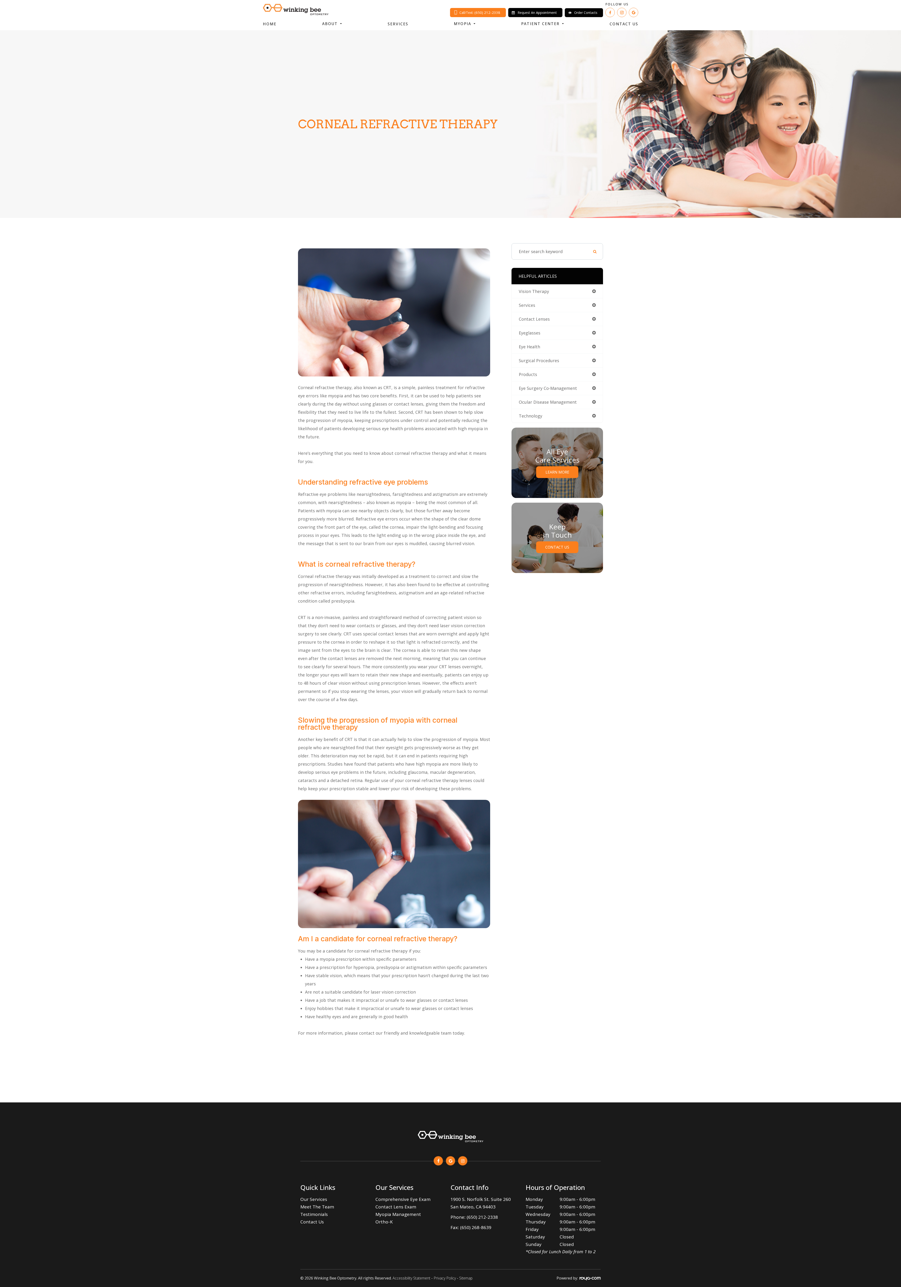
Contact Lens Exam (395, 1207)
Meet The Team (317, 1207)
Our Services (313, 1199)
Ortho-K (384, 1222)
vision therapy (534, 291)
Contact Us (624, 24)
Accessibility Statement (411, 1278)
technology (530, 416)
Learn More (557, 472)
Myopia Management (398, 1214)
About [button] (330, 23)
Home (269, 24)
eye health (529, 346)
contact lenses (534, 319)
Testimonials (314, 1214)
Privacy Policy (445, 1278)
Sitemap (466, 1278)
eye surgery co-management (548, 388)
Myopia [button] (462, 23)
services (527, 305)
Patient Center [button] (540, 23)
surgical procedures (539, 360)
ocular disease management (548, 402)
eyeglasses (529, 333)
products (528, 374)
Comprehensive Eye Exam (403, 1199)
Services (398, 24)
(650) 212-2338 (482, 1217)
